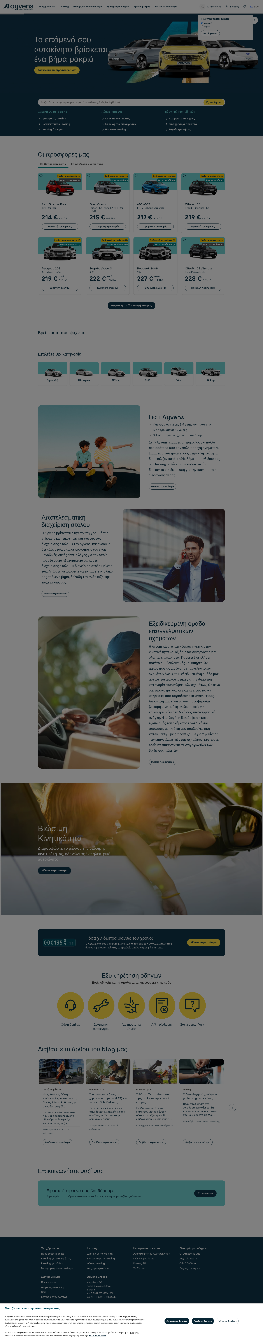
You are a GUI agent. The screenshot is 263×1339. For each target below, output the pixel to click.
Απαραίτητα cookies (177, 1321)
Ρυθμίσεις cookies (227, 1321)
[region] (131, 1321)
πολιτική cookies (97, 1335)
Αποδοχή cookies (203, 1321)
